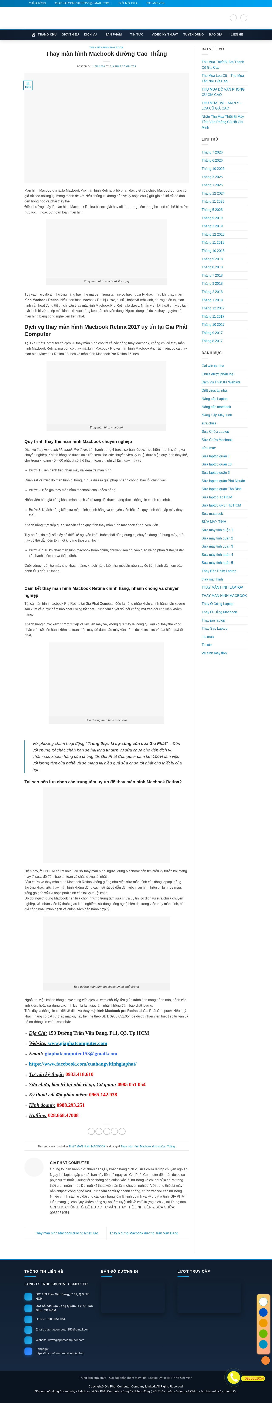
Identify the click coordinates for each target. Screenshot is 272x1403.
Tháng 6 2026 (212, 160)
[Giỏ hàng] (243, 17)
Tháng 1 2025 (212, 185)
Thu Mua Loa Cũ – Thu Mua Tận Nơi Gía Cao (223, 78)
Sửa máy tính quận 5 (217, 563)
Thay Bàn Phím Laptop (219, 571)
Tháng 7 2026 (212, 152)
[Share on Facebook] (91, 1131)
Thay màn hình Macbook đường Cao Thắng (148, 1146)
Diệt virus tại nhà (214, 390)
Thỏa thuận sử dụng (171, 1391)
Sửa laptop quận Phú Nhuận (223, 481)
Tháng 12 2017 (213, 308)
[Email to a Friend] (106, 1131)
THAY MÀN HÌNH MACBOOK (106, 47)
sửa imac (209, 448)
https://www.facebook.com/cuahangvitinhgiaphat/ (83, 1064)
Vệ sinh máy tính (214, 653)
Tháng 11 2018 (213, 242)
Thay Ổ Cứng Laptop (218, 604)
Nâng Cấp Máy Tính (217, 415)
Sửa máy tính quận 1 (217, 530)
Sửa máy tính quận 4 (217, 554)
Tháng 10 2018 (213, 251)
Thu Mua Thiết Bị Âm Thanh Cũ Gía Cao (223, 64)
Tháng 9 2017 (212, 333)
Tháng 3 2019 (212, 226)
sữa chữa (209, 423)
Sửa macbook (212, 513)
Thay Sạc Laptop (214, 628)
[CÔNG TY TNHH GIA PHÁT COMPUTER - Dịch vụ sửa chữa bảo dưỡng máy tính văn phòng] (49, 18)
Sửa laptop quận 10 (217, 464)
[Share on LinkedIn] (122, 1131)
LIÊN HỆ (237, 34)
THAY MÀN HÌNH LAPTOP (222, 587)
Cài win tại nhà (213, 366)
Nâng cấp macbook (216, 407)
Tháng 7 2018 (212, 275)
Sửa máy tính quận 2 (217, 538)
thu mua (208, 637)
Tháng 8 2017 (212, 341)
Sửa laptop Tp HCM (217, 497)
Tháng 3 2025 (212, 177)
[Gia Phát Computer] (112, 23)
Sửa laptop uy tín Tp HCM (221, 505)
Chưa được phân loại (218, 374)
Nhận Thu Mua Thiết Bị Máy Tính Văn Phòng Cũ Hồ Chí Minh (223, 122)
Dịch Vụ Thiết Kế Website (221, 382)
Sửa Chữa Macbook (217, 440)
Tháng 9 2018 (212, 259)
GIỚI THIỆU (70, 34)
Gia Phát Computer (123, 66)
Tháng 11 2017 (213, 316)
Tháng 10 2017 (213, 324)
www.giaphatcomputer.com (77, 1043)
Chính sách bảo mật (204, 1391)
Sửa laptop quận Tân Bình (222, 489)
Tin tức (207, 645)
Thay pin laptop (213, 620)
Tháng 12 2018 (213, 234)
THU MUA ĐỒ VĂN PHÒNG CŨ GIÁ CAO (223, 92)
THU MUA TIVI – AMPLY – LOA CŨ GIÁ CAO (222, 105)
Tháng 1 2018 (212, 300)
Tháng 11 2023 (213, 201)
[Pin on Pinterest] (114, 1131)
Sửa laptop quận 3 (216, 472)
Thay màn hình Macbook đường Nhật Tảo (66, 1233)
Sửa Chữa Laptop (215, 431)
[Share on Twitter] (98, 1131)
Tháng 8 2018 (212, 267)
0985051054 (254, 1378)
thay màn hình (212, 579)
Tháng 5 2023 (212, 210)
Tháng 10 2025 (213, 169)
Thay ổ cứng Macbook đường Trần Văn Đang (144, 1233)
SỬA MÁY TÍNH (214, 522)
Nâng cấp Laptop (215, 399)
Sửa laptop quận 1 (216, 456)
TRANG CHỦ (47, 34)
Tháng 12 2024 (213, 193)
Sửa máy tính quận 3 (217, 546)
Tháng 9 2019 (212, 218)
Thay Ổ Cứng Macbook (219, 612)
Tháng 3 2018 (212, 283)
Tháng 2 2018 (212, 292)
